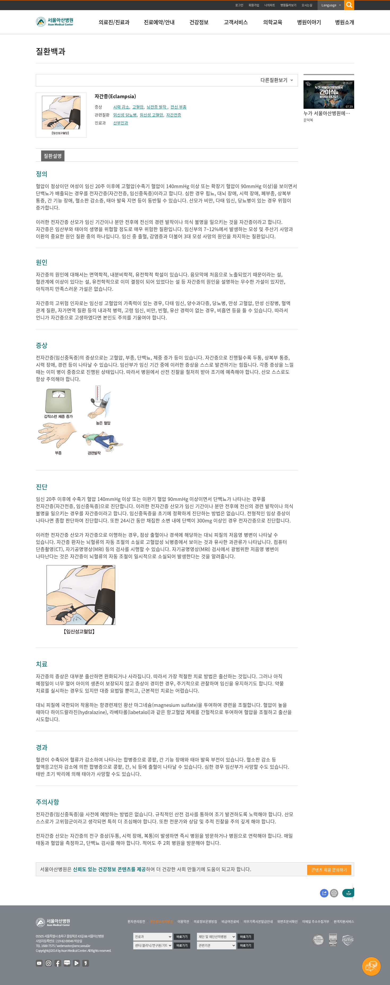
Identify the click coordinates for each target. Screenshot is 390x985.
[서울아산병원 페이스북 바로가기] (58, 963)
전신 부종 (179, 107)
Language (329, 5)
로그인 (239, 5)
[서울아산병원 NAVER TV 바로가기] (76, 963)
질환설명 (53, 155)
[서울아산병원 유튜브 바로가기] (39, 963)
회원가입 (254, 5)
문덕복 (308, 119)
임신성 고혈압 (151, 115)
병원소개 (344, 22)
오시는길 (307, 5)
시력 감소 (121, 107)
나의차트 (270, 5)
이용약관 (183, 921)
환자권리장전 (136, 921)
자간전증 (173, 115)
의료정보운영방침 (205, 921)
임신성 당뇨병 (125, 115)
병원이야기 (309, 22)
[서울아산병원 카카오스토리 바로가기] (86, 963)
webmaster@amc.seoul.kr (73, 945)
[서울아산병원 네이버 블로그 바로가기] (67, 963)
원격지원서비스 (344, 921)
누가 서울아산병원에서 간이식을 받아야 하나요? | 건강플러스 (329, 113)
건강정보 (199, 22)
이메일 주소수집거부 (315, 921)
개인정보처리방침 (161, 921)
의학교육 (272, 22)
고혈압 (138, 107)
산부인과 (120, 123)
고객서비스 (236, 22)
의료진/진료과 (114, 22)
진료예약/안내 (159, 22)
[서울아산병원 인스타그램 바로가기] (49, 963)
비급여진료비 (230, 921)
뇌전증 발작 (157, 107)
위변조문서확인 (287, 921)
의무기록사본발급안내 (258, 921)
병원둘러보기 (288, 5)
